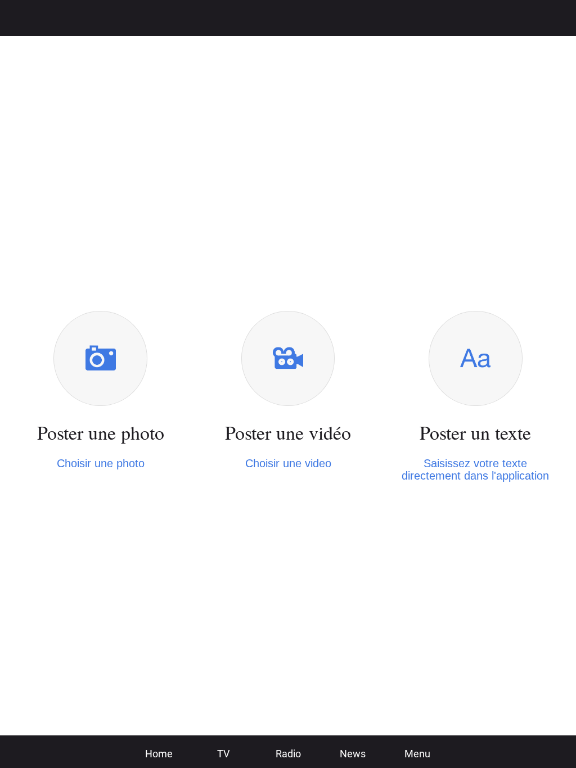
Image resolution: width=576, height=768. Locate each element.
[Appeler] (528, 17)
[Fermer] (18, 18)
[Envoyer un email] (558, 17)
